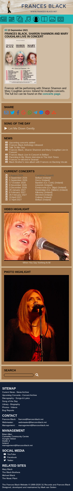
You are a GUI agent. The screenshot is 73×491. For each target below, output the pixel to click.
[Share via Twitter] (12, 112)
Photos (5, 407)
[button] (6, 128)
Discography (8, 398)
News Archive (23, 392)
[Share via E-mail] (6, 112)
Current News (8, 392)
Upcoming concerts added (22, 142)
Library (5, 404)
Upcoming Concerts (11, 395)
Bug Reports (8, 410)
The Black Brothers (11, 472)
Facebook (12, 457)
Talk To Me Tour (17, 147)
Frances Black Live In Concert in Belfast (29, 154)
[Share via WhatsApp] (30, 112)
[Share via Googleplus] (23, 112)
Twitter (10, 460)
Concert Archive (29, 395)
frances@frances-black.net (30, 419)
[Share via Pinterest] (47, 112)
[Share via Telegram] (35, 112)
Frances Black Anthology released (26, 145)
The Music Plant (9, 478)
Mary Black (7, 469)
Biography (15, 404)
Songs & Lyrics (23, 398)
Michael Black (8, 475)
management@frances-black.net (33, 425)
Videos (14, 407)
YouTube (11, 454)
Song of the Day (10, 401)
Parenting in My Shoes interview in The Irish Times (34, 157)
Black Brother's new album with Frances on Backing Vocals (38, 162)
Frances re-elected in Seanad (23, 159)
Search (10, 370)
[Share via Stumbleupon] (54, 112)
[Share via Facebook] (18, 112)
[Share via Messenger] (41, 112)
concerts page (51, 94)
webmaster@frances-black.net (32, 422)
